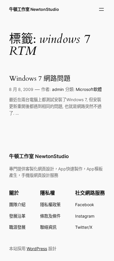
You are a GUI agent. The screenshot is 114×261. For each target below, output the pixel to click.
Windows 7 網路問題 (39, 78)
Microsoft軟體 (89, 89)
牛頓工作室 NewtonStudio (34, 9)
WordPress (37, 248)
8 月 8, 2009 (21, 89)
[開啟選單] (101, 9)
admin (58, 89)
